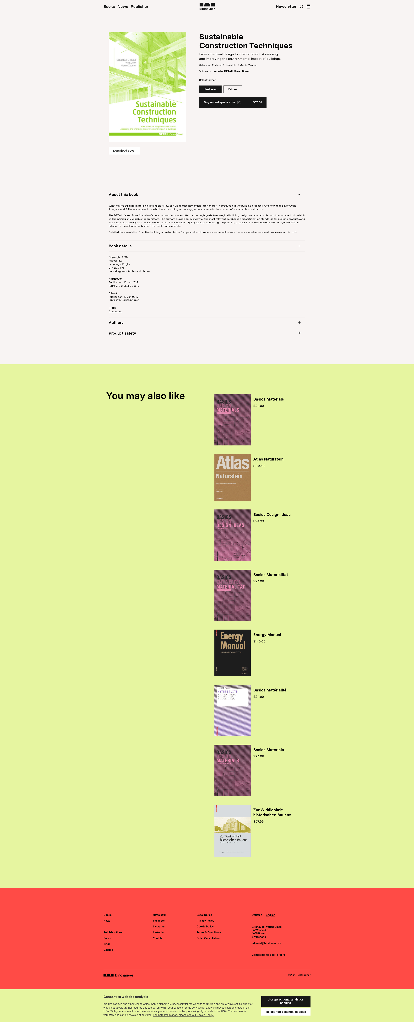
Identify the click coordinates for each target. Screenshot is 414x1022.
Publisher (139, 7)
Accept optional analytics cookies (285, 1001)
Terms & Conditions (209, 932)
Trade (107, 944)
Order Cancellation (208, 938)
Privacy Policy (205, 921)
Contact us (115, 311)
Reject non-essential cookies (286, 1011)
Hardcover (210, 89)
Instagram (159, 926)
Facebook (159, 921)
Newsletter (286, 6)
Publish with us (113, 932)
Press (107, 938)
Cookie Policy (205, 926)
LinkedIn (158, 932)
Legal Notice (204, 915)
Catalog (108, 950)
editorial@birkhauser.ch (266, 943)
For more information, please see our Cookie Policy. (183, 1015)
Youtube (158, 938)
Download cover (124, 150)
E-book (232, 89)
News (123, 7)
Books (109, 7)
